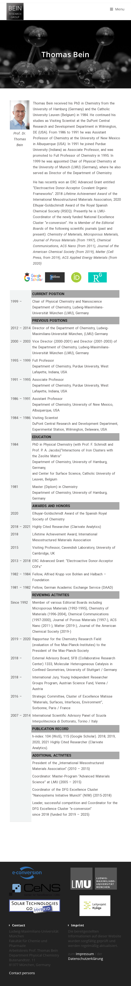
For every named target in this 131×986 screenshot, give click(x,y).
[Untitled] (33, 277)
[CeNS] (34, 889)
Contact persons (22, 973)
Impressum (85, 954)
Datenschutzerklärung (85, 958)
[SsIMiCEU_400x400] (97, 277)
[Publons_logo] (55, 277)
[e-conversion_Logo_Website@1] (27, 872)
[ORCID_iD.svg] (76, 277)
